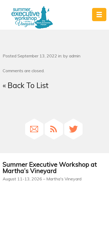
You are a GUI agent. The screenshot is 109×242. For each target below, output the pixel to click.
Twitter (73, 129)
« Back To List (25, 85)
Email (34, 129)
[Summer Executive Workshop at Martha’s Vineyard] (32, 17)
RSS (54, 129)
